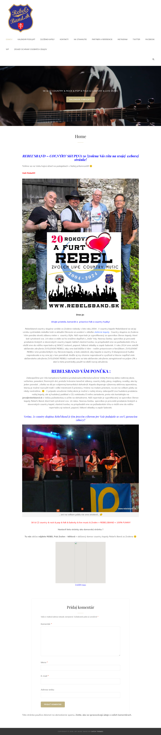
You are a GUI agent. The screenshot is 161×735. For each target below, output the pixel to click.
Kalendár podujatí (26, 39)
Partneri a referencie (102, 39)
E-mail (45, 676)
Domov (9, 39)
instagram (122, 39)
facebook (150, 39)
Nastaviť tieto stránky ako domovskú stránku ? (80, 529)
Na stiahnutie (80, 39)
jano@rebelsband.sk (32, 397)
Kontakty (64, 39)
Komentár (46, 624)
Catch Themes (97, 731)
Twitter (136, 39)
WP (7, 49)
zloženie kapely (101, 332)
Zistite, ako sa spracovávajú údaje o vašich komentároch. (104, 715)
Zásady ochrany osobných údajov (30, 49)
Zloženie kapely (47, 39)
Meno (44, 662)
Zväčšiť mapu (80, 585)
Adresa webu (47, 689)
